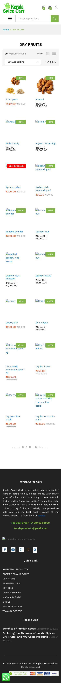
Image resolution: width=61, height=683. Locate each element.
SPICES (6, 601)
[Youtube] (13, 550)
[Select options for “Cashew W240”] (37, 269)
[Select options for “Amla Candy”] (8, 137)
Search (55, 18)
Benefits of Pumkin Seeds (19, 628)
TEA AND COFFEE (12, 611)
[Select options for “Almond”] (37, 93)
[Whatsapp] (35, 550)
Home (5, 29)
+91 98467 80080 (39, 522)
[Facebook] (5, 550)
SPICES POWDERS (12, 606)
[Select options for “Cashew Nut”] (37, 225)
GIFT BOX (7, 588)
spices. (41, 515)
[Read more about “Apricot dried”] (8, 181)
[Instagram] (28, 550)
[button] (8, 93)
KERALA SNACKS (11, 592)
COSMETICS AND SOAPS (15, 574)
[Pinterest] (21, 550)
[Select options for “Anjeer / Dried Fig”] (37, 137)
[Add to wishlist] (22, 93)
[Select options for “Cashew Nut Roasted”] (8, 269)
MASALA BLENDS (11, 597)
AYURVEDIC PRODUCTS (15, 569)
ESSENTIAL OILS (11, 583)
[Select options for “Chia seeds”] (37, 316)
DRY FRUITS (8, 578)
